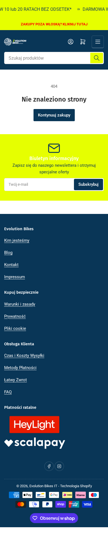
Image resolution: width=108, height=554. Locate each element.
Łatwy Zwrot (15, 379)
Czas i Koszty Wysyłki (24, 355)
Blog (8, 252)
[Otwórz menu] (98, 42)
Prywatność (15, 316)
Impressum (14, 276)
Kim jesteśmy (16, 240)
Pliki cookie (15, 328)
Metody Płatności (20, 367)
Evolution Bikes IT (43, 486)
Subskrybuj (88, 184)
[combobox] (54, 58)
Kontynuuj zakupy (54, 115)
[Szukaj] (97, 58)
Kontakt (11, 264)
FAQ (8, 391)
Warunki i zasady (19, 304)
